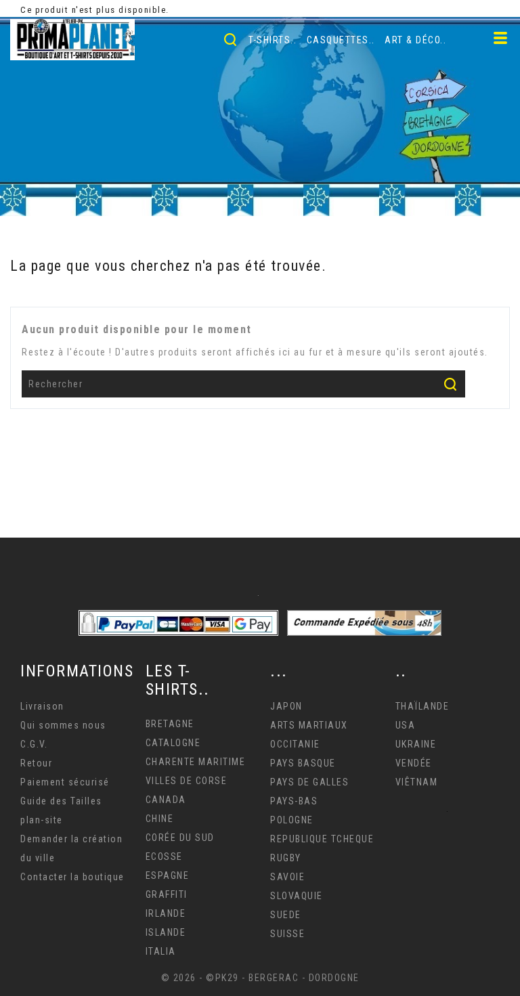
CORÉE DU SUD (180, 837)
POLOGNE (291, 820)
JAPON (286, 706)
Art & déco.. (415, 40)
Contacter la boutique (72, 876)
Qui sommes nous (63, 725)
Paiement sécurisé (65, 782)
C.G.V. (33, 744)
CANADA (166, 799)
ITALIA (161, 951)
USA (405, 725)
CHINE (160, 818)
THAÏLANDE (422, 706)
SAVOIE (287, 876)
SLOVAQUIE (296, 895)
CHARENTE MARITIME (196, 761)
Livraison (42, 706)
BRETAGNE (170, 723)
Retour (36, 763)
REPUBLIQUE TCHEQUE (322, 838)
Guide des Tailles (61, 801)
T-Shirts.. (272, 40)
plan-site (41, 820)
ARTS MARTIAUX (309, 725)
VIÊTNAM (416, 782)
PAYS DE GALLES (309, 782)
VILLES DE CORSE (187, 780)
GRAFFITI (167, 894)
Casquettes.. (341, 40)
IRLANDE (166, 913)
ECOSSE (164, 856)
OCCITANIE (295, 744)
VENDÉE (413, 763)
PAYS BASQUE (303, 763)
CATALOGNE (173, 742)
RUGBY (285, 857)
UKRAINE (416, 744)
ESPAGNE (168, 875)
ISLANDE (166, 932)
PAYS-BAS (294, 801)
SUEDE (285, 914)
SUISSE (287, 933)
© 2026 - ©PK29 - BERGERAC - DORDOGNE (260, 977)
